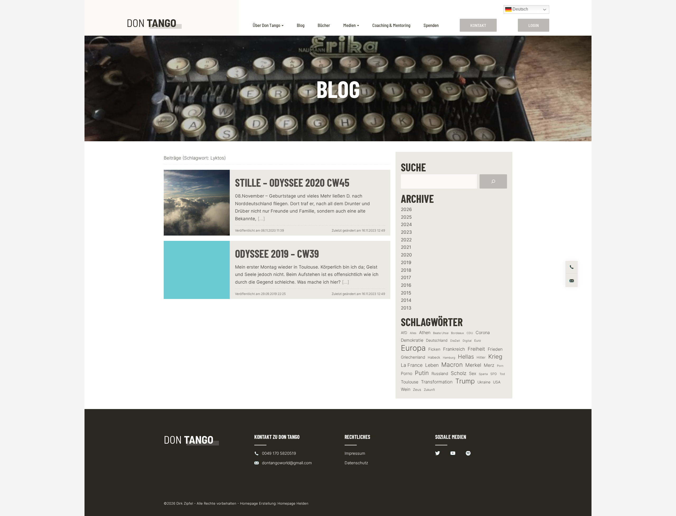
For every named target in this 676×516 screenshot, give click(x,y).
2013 (406, 308)
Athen (424, 332)
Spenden (431, 25)
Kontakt (478, 25)
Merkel (473, 365)
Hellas (466, 356)
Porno (406, 373)
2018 (406, 270)
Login (533, 25)
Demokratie (412, 340)
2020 (406, 254)
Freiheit (476, 349)
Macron (452, 364)
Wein (405, 389)
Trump (465, 381)
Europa (413, 347)
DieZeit (455, 341)
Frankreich (454, 349)
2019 (406, 262)
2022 (406, 239)
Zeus (417, 390)
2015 (406, 292)
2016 (406, 285)
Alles (413, 333)
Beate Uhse (440, 333)
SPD (493, 374)
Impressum (355, 453)
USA (496, 382)
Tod (502, 374)
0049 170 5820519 (279, 453)
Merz (489, 365)
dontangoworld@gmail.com (287, 462)
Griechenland (413, 357)
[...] (261, 218)
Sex (472, 373)
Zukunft (429, 390)
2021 (406, 247)
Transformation (437, 381)
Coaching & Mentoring (391, 25)
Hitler (481, 357)
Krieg (495, 356)
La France (411, 365)
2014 (406, 300)
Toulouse (409, 381)
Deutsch (519, 9)
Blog (300, 25)
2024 (406, 224)
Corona (483, 332)
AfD (404, 332)
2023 (406, 232)
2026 (406, 209)
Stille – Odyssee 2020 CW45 (292, 182)
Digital (467, 341)
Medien (349, 25)
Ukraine (483, 382)
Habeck (434, 357)
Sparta (483, 374)
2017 (406, 277)
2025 (406, 217)
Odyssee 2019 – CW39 (277, 253)
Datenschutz (356, 462)
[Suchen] (493, 181)
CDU (470, 333)
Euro (477, 341)
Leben (432, 365)
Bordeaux (457, 333)
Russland (439, 373)
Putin (422, 372)
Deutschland (437, 340)
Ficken (434, 349)
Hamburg (449, 357)
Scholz (458, 373)
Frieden (495, 349)
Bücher (324, 25)
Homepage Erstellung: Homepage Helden (274, 503)
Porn (500, 366)
